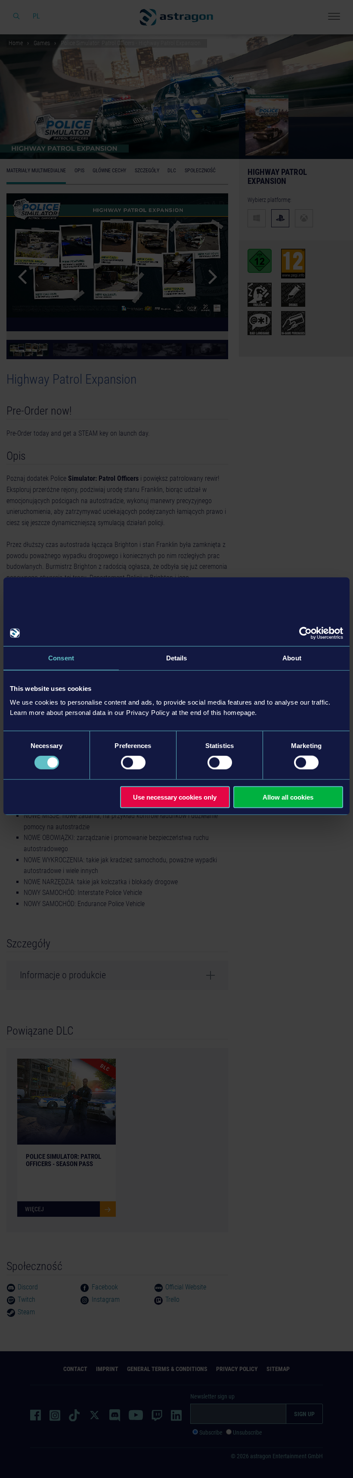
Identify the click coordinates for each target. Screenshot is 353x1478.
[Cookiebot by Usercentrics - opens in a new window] (305, 633)
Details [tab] (176, 658)
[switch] (133, 763)
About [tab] (291, 658)
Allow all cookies (288, 796)
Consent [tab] (61, 658)
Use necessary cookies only (175, 796)
